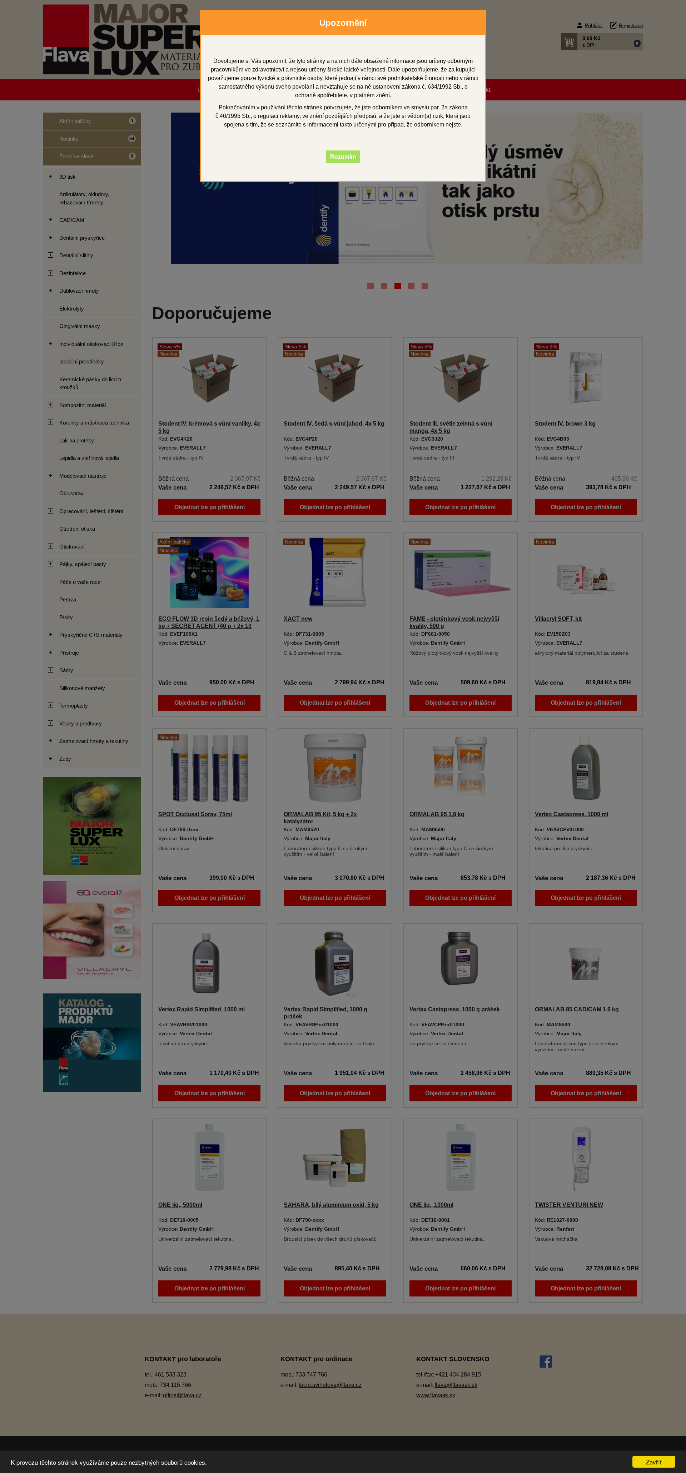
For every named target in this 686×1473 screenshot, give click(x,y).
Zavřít (654, 1461)
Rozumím (343, 157)
